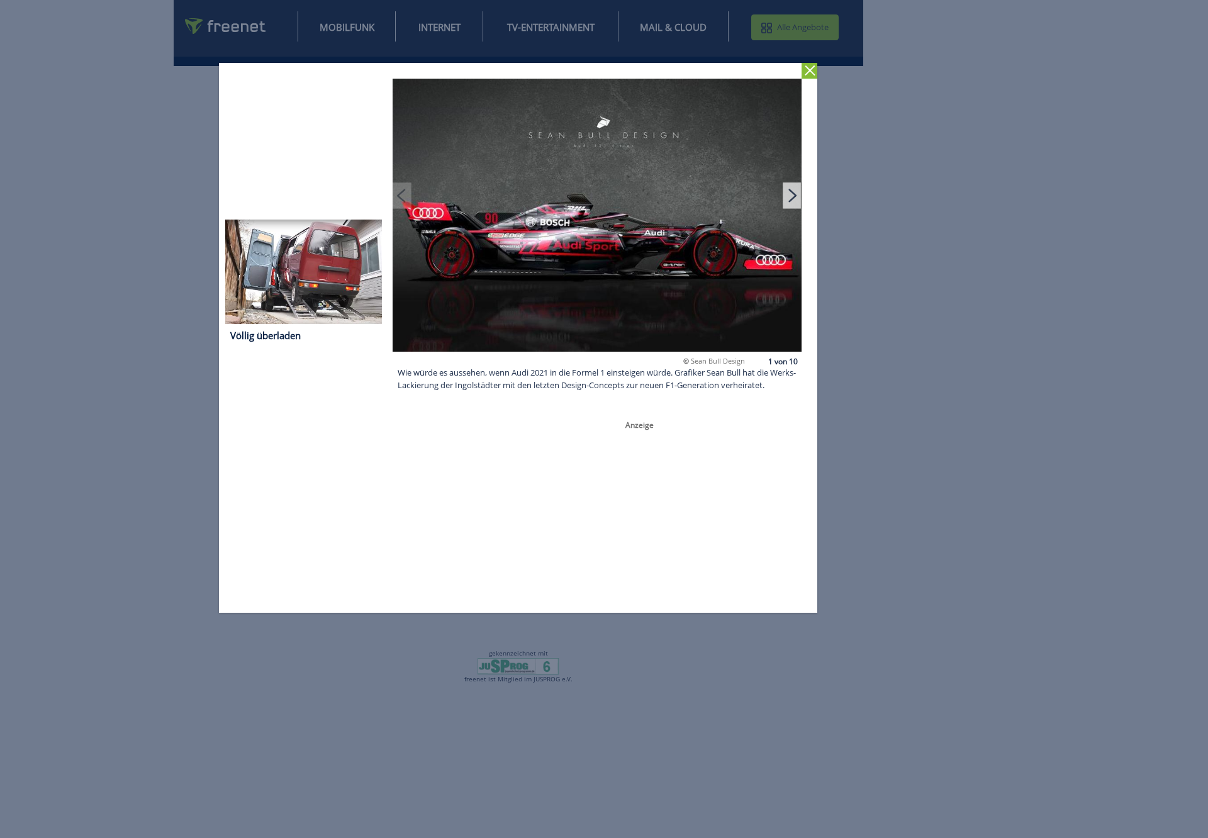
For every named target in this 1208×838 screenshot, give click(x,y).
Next (792, 195)
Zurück (810, 71)
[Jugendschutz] (518, 665)
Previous (402, 195)
